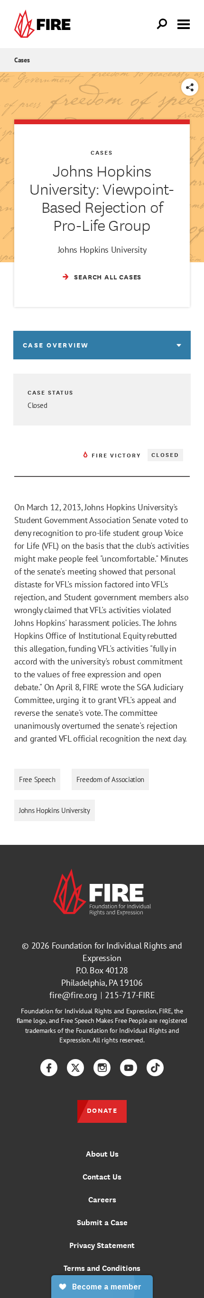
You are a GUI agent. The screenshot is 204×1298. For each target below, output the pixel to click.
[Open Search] (162, 24)
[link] (44, 24)
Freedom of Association (110, 779)
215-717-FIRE (130, 995)
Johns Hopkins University (54, 810)
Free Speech (37, 779)
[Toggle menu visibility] (183, 23)
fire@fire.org (73, 995)
